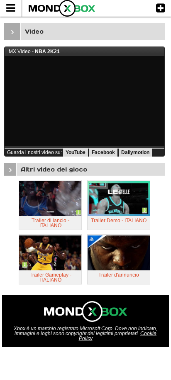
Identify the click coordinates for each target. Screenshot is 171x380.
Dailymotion (135, 152)
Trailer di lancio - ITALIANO (50, 223)
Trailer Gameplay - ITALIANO (50, 277)
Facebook (103, 152)
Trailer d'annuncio (118, 275)
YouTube (76, 152)
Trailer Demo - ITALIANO (119, 220)
